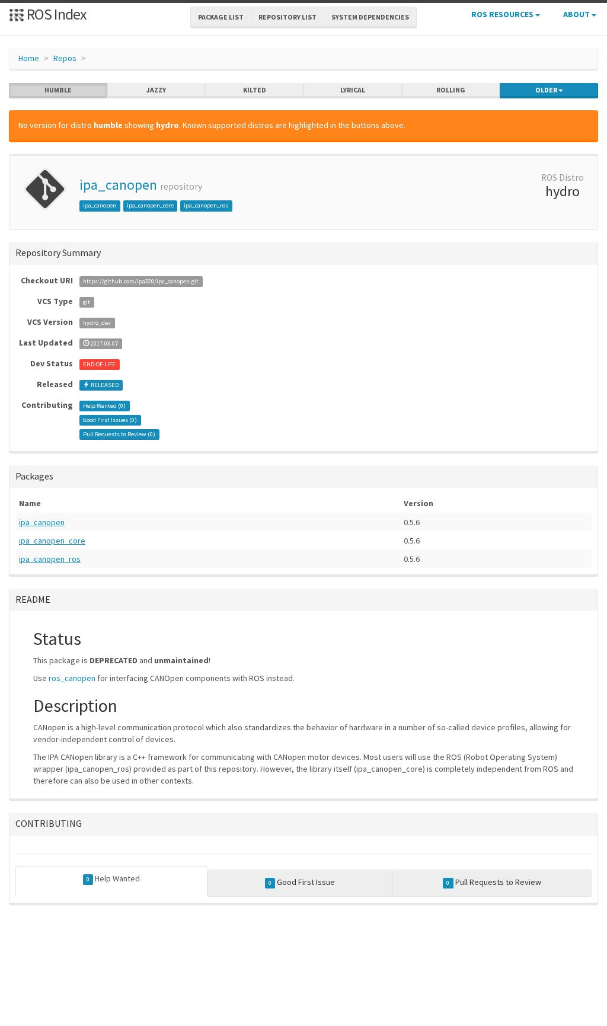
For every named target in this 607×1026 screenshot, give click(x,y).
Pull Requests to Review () (119, 434)
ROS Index (55, 14)
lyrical (352, 89)
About (577, 14)
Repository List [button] (287, 16)
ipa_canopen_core (150, 205)
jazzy (156, 89)
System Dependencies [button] (370, 16)
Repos (64, 58)
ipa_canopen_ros (206, 205)
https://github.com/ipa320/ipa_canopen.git (141, 281)
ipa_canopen (118, 184)
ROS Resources (503, 14)
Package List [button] (221, 16)
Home (28, 58)
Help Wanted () (104, 406)
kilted (254, 89)
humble (58, 89)
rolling (450, 89)
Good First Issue (302, 882)
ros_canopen (72, 678)
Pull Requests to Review (493, 882)
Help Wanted (113, 878)
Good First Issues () (110, 420)
